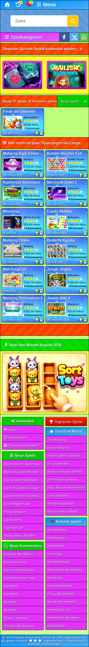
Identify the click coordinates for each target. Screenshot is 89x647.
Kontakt (35, 644)
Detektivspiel (56, 626)
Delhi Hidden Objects (62, 479)
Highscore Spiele (68, 422)
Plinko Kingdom (15, 512)
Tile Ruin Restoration (19, 626)
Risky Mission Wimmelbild (66, 487)
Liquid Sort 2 (13, 520)
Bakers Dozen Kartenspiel (23, 464)
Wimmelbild (55, 546)
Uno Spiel (11, 586)
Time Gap (54, 554)
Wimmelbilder (57, 530)
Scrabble (10, 602)
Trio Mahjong (56, 440)
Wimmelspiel (56, 538)
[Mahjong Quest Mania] (66, 75)
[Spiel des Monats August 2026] (44, 411)
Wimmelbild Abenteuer (63, 618)
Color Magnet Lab (17, 504)
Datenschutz (76, 640)
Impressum (51, 644)
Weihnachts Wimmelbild (64, 570)
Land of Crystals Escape (21, 488)
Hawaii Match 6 (58, 448)
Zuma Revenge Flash (19, 578)
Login (12, 429)
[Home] (8, 4)
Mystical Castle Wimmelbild (23, 472)
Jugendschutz (53, 640)
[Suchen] (73, 21)
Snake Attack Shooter (19, 536)
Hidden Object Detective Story (67, 456)
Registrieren (17, 437)
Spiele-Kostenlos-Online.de (35, 637)
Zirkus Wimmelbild (60, 594)
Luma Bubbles (57, 495)
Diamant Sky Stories (18, 554)
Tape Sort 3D (13, 528)
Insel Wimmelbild (59, 586)
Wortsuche (55, 578)
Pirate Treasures (16, 618)
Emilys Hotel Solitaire (19, 570)
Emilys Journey (15, 562)
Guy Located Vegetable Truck (24, 480)
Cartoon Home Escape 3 (22, 496)
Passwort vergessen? (24, 445)
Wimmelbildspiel (59, 562)
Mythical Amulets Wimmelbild (67, 472)
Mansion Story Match (62, 511)
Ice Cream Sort (58, 464)
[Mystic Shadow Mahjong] (22, 75)
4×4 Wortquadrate (60, 503)
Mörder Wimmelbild (61, 602)
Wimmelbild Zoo (59, 610)
